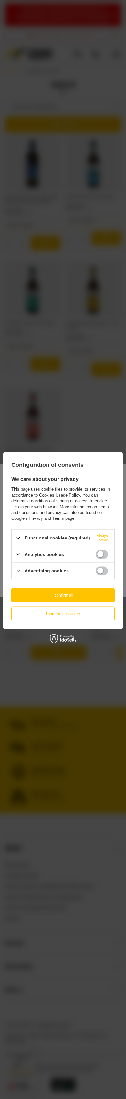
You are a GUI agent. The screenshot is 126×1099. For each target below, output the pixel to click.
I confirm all (63, 594)
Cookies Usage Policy (59, 495)
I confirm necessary (63, 613)
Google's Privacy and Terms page (42, 518)
